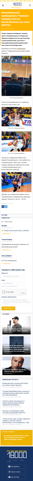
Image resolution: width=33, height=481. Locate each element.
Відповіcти (7, 233)
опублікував (21, 49)
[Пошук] (30, 5)
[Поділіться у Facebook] (3, 206)
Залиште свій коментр (9, 297)
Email (3, 280)
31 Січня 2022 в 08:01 (7, 241)
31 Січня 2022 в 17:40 (7, 257)
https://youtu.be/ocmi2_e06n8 (16, 230)
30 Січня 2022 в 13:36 (7, 227)
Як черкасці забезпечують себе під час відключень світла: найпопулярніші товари (16, 437)
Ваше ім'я (5, 273)
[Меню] (2, 5)
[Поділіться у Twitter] (6, 206)
